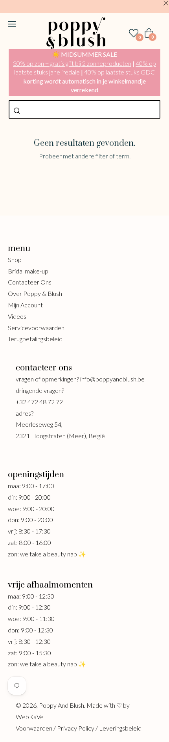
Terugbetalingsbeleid (35, 338)
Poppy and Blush (61, 705)
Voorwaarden (34, 728)
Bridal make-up (28, 271)
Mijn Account (25, 305)
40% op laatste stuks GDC (119, 72)
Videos (17, 316)
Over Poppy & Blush (35, 293)
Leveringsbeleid (120, 728)
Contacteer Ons (29, 282)
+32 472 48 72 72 (39, 401)
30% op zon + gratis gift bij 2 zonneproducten (72, 63)
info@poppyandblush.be (112, 379)
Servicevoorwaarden (36, 327)
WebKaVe (30, 716)
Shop (15, 259)
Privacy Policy (75, 728)
